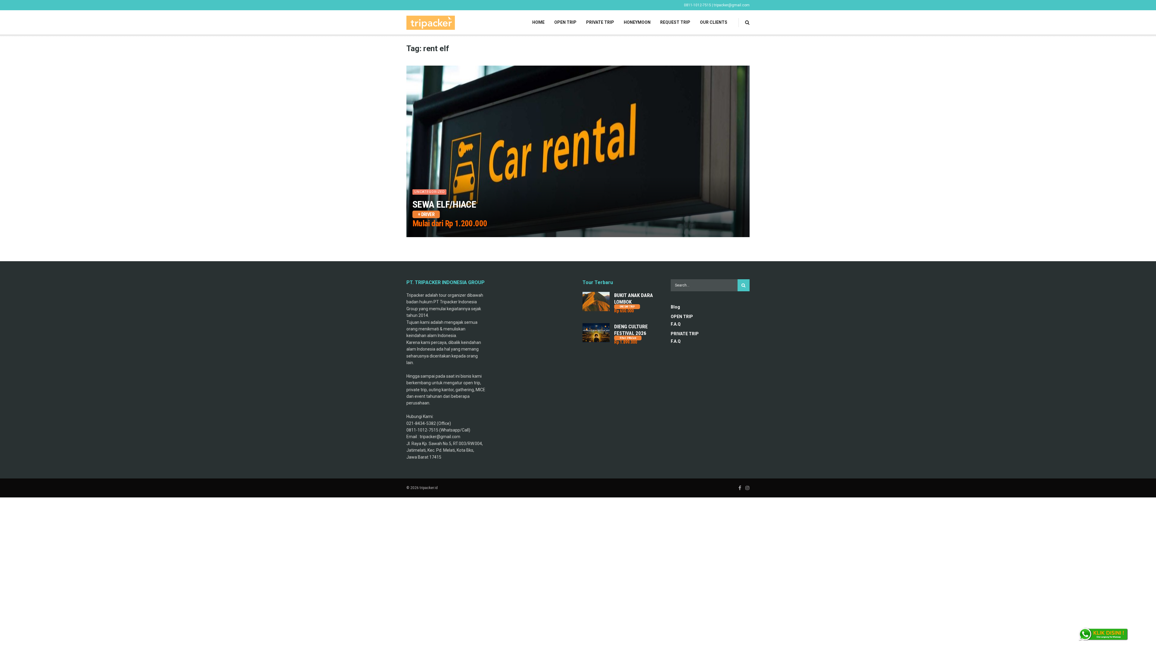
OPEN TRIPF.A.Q (682, 320)
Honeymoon (637, 22)
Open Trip (565, 22)
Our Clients (713, 22)
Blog (675, 307)
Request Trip (675, 22)
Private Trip (600, 22)
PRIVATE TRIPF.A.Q (685, 337)
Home (538, 22)
